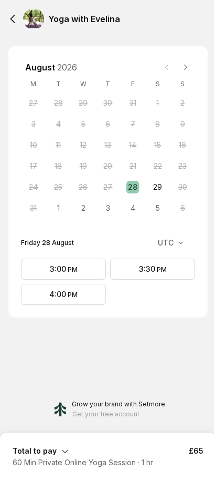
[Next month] (185, 67)
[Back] (12, 19)
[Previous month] (166, 67)
